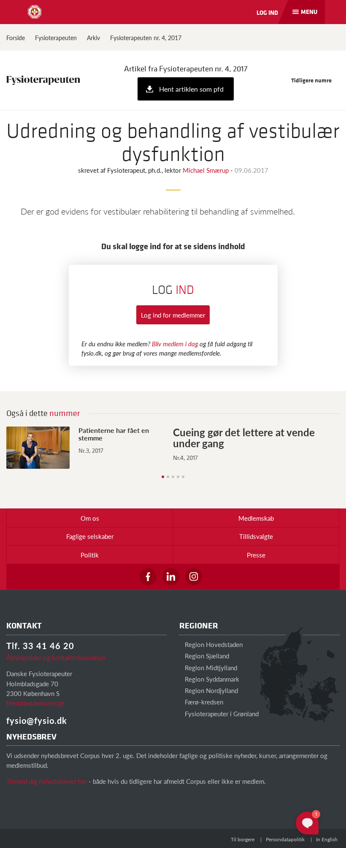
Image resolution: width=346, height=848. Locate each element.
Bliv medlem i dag (175, 343)
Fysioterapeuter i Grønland (221, 713)
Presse (256, 554)
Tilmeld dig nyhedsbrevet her (46, 781)
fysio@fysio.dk (36, 720)
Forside (15, 37)
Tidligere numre (312, 80)
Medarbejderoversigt (35, 703)
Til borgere (242, 839)
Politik (90, 554)
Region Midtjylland (210, 667)
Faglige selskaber (90, 536)
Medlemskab (256, 518)
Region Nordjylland (210, 690)
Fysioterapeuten (56, 37)
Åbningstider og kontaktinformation (55, 657)
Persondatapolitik (285, 839)
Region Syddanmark (211, 678)
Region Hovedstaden (213, 644)
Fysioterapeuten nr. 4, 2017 (145, 37)
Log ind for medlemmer (173, 314)
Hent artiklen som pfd (191, 89)
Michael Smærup (206, 170)
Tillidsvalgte (256, 536)
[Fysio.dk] (34, 12)
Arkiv (93, 37)
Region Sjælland (206, 655)
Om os (90, 518)
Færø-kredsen (203, 701)
